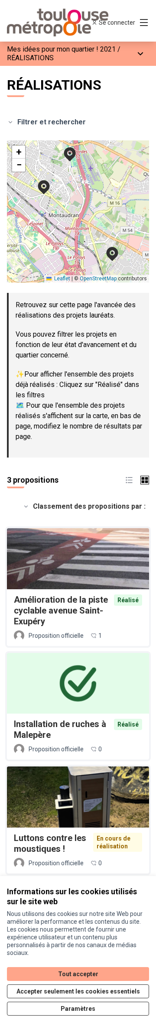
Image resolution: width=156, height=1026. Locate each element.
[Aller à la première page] (59, 22)
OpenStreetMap (98, 279)
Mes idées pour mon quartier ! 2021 (61, 49)
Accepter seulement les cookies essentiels (78, 991)
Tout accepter (78, 974)
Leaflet (61, 279)
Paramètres (78, 1008)
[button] (107, 248)
